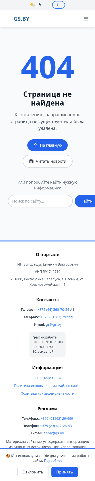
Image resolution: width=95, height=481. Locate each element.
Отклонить (32, 472)
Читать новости (51, 161)
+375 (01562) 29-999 (57, 317)
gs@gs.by (54, 324)
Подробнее (53, 460)
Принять (64, 472)
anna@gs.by (54, 433)
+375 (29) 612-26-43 (56, 425)
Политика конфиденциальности (47, 393)
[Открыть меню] (86, 19)
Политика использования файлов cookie (47, 385)
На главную (51, 145)
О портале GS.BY (48, 377)
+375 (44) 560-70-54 (53, 309)
